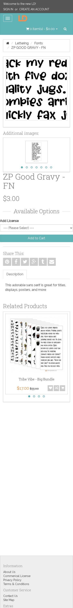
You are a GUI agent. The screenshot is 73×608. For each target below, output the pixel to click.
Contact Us (10, 596)
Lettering (22, 43)
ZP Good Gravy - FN (28, 48)
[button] (42, 29)
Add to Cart (36, 238)
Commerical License (16, 576)
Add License (9, 221)
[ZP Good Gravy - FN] (36, 91)
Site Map (8, 600)
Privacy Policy (12, 580)
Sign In (8, 9)
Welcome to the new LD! (19, 3)
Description (14, 274)
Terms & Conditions (16, 584)
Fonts (38, 43)
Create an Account (34, 9)
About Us (9, 572)
